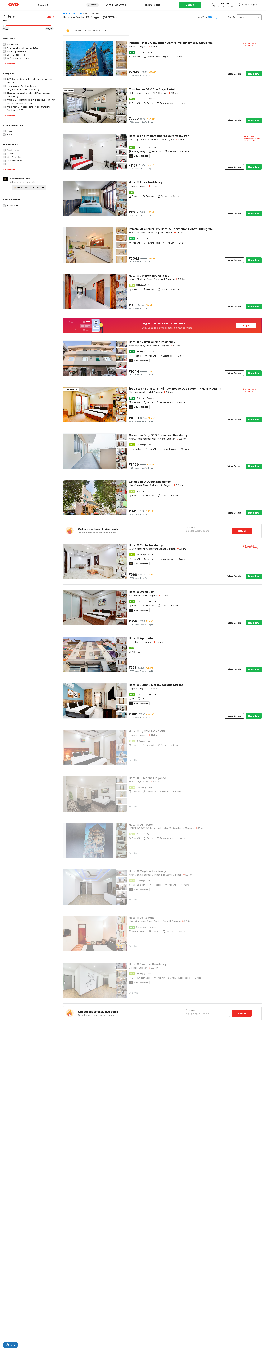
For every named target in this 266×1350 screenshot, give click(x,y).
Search (190, 4)
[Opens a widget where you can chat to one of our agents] (10, 1345)
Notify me (241, 531)
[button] (51, 17)
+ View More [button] (9, 63)
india (65, 13)
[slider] (4, 26)
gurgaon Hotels (75, 13)
